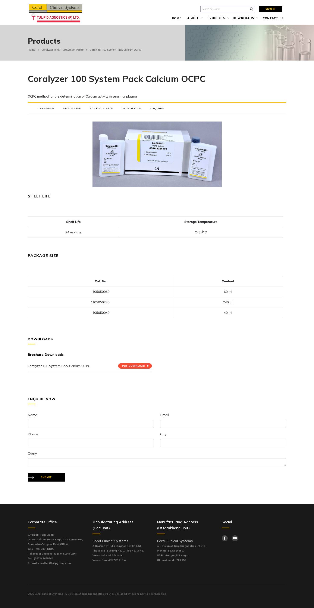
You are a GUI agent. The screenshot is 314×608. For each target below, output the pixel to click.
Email (164, 415)
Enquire (157, 108)
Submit (46, 477)
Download (131, 108)
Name (32, 415)
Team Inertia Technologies (148, 593)
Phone (33, 434)
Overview (45, 108)
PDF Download (133, 365)
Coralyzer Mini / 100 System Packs (62, 49)
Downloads (243, 18)
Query (32, 453)
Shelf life (72, 108)
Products (216, 18)
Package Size (101, 108)
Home (176, 18)
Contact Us (273, 18)
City (163, 434)
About (193, 18)
